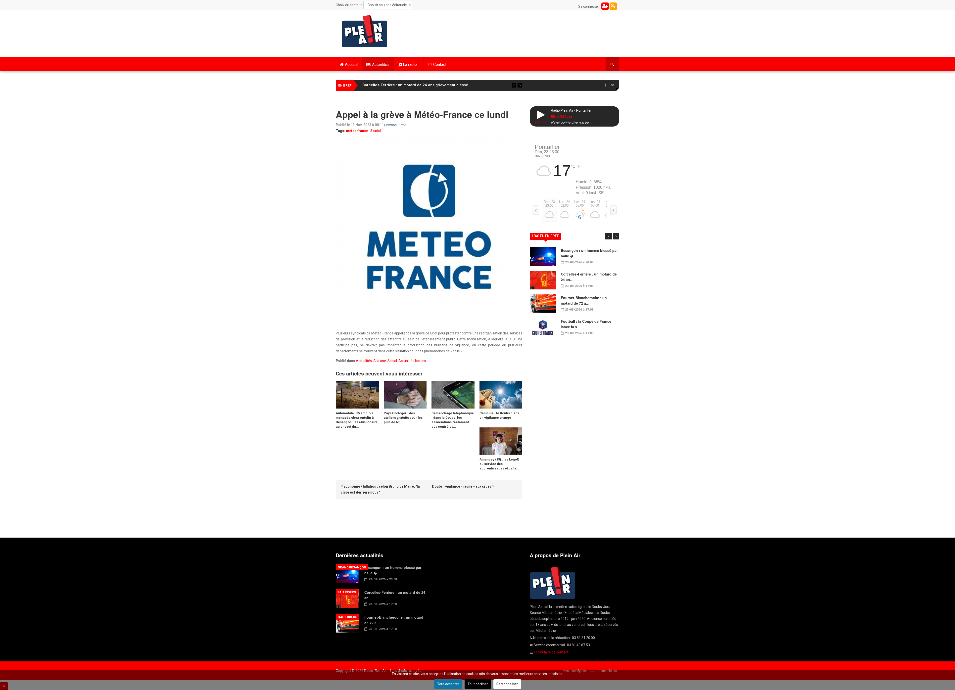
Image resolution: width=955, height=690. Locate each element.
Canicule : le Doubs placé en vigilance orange (499, 415)
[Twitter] (613, 85)
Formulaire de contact (551, 652)
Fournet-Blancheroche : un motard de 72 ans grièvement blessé (419, 85)
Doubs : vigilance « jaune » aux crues (462, 486)
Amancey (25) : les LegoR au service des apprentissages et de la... (499, 464)
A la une (379, 361)
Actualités (364, 361)
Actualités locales (412, 361)
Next (616, 236)
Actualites (380, 64)
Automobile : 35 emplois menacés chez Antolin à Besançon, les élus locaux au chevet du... (356, 419)
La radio (410, 64)
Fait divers (347, 592)
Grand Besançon (352, 567)
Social (375, 131)
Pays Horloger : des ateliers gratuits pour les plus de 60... (403, 417)
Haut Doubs (347, 617)
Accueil (351, 64)
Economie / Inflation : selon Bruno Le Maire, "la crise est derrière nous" (380, 489)
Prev (608, 236)
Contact (439, 64)
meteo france (357, 131)
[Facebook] (605, 85)
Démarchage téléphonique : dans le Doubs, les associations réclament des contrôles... (452, 419)
